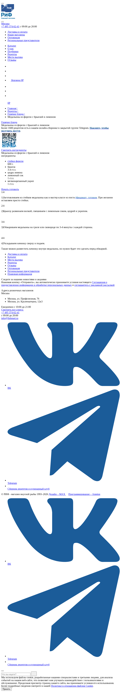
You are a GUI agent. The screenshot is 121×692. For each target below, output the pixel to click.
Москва (5, 23)
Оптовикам (14, 37)
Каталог (12, 45)
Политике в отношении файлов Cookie (72, 686)
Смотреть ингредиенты (13, 150)
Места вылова (15, 57)
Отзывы (12, 60)
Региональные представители (24, 40)
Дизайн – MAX (57, 494)
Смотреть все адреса (12, 309)
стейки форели (15, 161)
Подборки (13, 51)
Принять (6, 689)
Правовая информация (20, 274)
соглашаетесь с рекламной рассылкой (94, 285)
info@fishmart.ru (9, 318)
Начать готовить (10, 189)
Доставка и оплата (17, 32)
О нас (11, 48)
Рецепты (12, 54)
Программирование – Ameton (84, 494)
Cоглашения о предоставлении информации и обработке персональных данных (54, 283)
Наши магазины (16, 34)
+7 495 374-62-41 (10, 26)
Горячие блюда (9, 122)
